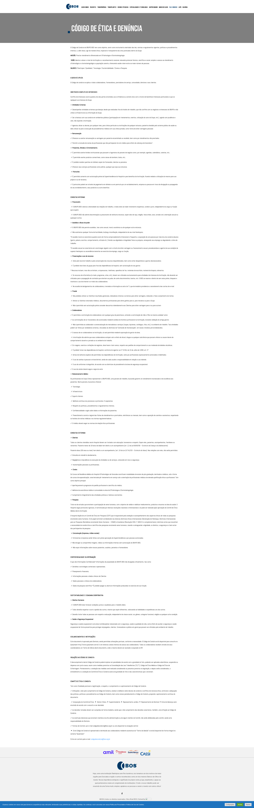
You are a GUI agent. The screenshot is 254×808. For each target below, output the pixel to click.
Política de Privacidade (117, 804)
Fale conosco (173, 7)
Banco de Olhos (163, 7)
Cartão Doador (153, 7)
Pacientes (93, 7)
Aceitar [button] (240, 804)
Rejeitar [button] (248, 804)
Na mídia (185, 7)
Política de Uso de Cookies (135, 804)
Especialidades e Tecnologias (139, 7)
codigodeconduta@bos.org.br (100, 739)
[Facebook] (122, 793)
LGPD (179, 7)
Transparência (101, 7)
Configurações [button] (230, 804)
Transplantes (112, 7)
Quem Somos (85, 7)
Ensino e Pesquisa (123, 7)
